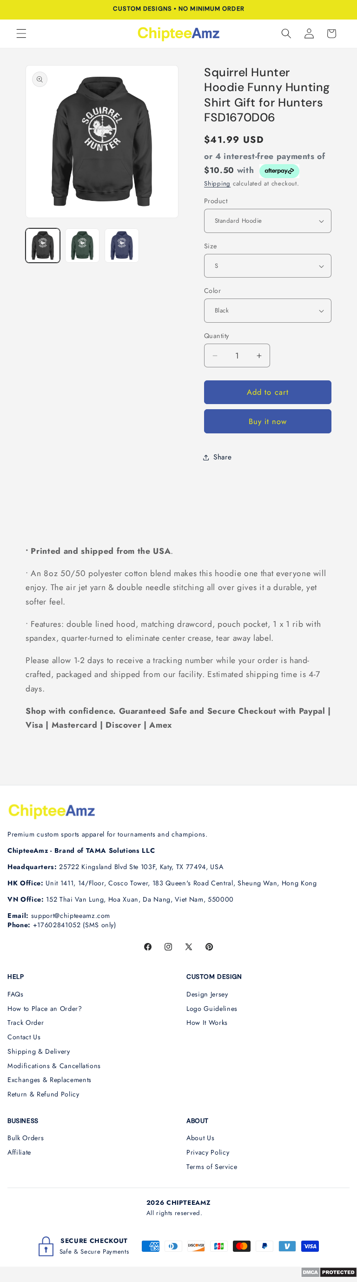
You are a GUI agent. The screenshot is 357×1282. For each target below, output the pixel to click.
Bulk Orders (25, 1138)
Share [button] (222, 457)
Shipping (217, 183)
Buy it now (268, 421)
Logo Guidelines (212, 1008)
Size (210, 246)
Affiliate (19, 1152)
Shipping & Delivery (38, 1051)
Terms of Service (212, 1166)
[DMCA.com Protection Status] (329, 1275)
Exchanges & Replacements (49, 1079)
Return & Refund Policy (43, 1094)
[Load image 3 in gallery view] (122, 245)
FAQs (15, 994)
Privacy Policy (207, 1152)
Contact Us (24, 1037)
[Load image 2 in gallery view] (82, 245)
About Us (200, 1138)
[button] (21, 33)
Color (212, 290)
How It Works (207, 1022)
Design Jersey (207, 994)
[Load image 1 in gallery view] (43, 245)
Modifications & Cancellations (54, 1065)
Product (215, 201)
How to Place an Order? (44, 1008)
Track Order (25, 1022)
